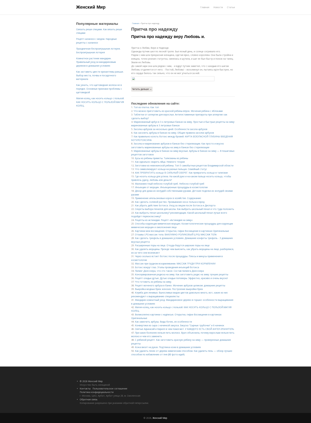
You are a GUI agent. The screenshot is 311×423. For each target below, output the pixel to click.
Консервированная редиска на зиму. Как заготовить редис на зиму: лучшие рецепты (181, 274)
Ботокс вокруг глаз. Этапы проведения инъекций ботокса (167, 267)
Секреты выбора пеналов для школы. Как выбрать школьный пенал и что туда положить (184, 209)
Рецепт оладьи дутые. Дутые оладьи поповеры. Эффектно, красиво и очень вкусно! (181, 278)
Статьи (231, 7)
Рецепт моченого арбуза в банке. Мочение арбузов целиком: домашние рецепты (180, 285)
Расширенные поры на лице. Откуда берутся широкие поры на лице (172, 245)
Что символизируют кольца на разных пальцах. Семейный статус (171, 169)
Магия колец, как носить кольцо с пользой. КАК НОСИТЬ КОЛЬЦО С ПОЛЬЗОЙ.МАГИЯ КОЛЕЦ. (100, 102)
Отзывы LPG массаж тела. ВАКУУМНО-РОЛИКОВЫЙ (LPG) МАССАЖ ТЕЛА (176, 234)
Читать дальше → (142, 89)
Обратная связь (89, 399)
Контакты (85, 388)
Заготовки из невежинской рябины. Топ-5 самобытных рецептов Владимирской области (184, 165)
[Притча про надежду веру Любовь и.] (183, 78)
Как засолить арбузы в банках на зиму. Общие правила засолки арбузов (174, 132)
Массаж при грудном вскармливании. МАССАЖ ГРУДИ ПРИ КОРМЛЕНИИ (175, 263)
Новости (218, 7)
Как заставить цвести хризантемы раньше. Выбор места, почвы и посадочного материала (100, 75)
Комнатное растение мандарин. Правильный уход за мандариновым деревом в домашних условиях (96, 62)
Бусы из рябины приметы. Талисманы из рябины (161, 158)
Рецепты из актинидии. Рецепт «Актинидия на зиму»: (164, 220)
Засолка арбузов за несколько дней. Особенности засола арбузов (170, 129)
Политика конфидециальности (97, 392)
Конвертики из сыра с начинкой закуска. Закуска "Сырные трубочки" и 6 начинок (179, 325)
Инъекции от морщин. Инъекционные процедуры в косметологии (171, 187)
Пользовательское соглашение (109, 388)
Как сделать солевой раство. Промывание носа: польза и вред (169, 201)
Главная (204, 7)
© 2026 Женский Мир (91, 381)
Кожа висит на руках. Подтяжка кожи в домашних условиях (168, 347)
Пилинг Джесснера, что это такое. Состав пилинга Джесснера (169, 270)
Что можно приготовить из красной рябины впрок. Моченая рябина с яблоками (178, 110)
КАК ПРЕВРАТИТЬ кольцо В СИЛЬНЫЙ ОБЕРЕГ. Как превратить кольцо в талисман (181, 172)
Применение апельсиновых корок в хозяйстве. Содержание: (168, 198)
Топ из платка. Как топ (146, 107)
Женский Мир (91, 7)
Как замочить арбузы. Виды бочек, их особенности (163, 321)
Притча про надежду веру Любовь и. (168, 36)
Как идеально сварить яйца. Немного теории (160, 161)
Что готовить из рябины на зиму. (153, 281)
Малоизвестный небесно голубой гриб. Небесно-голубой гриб (169, 183)
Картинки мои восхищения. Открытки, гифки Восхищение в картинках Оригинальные (182, 230)
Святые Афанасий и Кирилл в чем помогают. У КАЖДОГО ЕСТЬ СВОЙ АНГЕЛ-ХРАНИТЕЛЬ (184, 328)
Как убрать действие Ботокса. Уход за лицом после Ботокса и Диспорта (175, 205)
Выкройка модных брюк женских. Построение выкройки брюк (169, 289)
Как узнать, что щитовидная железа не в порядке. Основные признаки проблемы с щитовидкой (99, 88)
